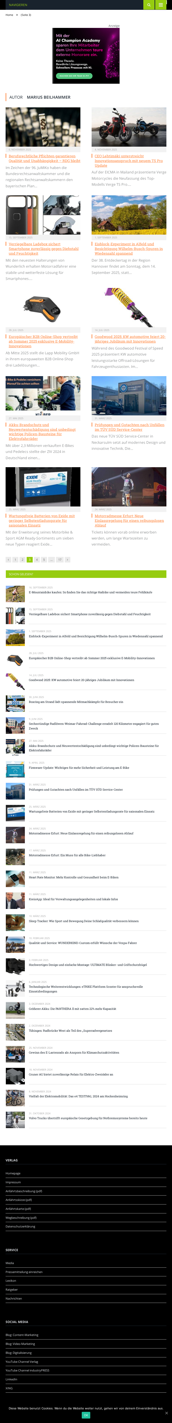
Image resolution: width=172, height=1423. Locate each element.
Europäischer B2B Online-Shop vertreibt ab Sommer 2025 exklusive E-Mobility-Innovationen (43, 341)
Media (10, 1263)
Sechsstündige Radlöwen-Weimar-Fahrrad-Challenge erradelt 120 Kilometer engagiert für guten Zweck (94, 726)
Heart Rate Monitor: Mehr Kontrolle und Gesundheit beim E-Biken (73, 877)
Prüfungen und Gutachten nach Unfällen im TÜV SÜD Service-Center (129, 427)
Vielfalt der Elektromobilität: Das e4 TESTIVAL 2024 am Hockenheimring (78, 1096)
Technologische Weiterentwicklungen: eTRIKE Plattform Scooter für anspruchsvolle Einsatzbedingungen (86, 989)
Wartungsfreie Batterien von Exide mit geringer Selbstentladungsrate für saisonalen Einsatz (42, 520)
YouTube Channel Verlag (22, 1362)
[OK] (166, 1413)
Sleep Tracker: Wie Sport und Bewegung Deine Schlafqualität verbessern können (84, 921)
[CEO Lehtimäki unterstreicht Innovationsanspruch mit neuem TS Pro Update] (129, 127)
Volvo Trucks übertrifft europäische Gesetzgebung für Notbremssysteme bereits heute (88, 1118)
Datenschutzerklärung (20, 1226)
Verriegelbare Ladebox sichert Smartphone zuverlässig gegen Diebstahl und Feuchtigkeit (44, 249)
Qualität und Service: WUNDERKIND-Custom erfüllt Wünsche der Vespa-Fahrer (83, 943)
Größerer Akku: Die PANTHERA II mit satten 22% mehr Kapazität (72, 1009)
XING (9, 1388)
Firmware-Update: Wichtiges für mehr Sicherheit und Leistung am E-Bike (79, 768)
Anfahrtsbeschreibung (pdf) (24, 1191)
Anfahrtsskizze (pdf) (19, 1200)
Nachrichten (14, 1298)
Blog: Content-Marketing (22, 1335)
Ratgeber (12, 1290)
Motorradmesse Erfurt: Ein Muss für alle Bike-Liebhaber (67, 855)
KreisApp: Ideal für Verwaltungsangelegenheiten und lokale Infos (73, 899)
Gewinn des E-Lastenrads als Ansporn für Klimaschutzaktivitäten (74, 1052)
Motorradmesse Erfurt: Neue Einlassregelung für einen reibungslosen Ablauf (129, 520)
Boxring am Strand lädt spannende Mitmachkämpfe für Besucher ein (76, 702)
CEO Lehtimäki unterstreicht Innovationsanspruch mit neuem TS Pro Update (129, 161)
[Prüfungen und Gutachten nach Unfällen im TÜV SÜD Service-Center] (129, 395)
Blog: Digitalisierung (19, 1353)
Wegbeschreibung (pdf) (21, 1218)
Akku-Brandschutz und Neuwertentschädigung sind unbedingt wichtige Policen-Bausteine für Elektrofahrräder (42, 431)
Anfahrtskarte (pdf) (18, 1209)
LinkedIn (11, 1379)
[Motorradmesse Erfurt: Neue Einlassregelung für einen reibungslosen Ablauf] (129, 486)
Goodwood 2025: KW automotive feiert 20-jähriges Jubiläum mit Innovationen (130, 339)
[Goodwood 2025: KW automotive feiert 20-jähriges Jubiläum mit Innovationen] (129, 307)
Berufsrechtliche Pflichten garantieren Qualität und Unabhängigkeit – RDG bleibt (44, 158)
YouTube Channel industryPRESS (27, 1370)
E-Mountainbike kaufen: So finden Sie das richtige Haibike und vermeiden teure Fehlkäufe (90, 592)
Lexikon (11, 1281)
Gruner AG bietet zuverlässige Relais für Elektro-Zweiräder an (71, 1074)
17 (59, 560)
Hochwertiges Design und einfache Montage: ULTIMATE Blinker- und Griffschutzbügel (88, 965)
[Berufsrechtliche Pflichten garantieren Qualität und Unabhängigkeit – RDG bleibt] (43, 127)
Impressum (13, 1182)
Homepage (13, 1173)
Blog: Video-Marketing (20, 1344)
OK (86, 1415)
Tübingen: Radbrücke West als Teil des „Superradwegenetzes (70, 1031)
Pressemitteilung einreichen (24, 1272)
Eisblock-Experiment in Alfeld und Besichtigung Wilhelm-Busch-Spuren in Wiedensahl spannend (129, 249)
